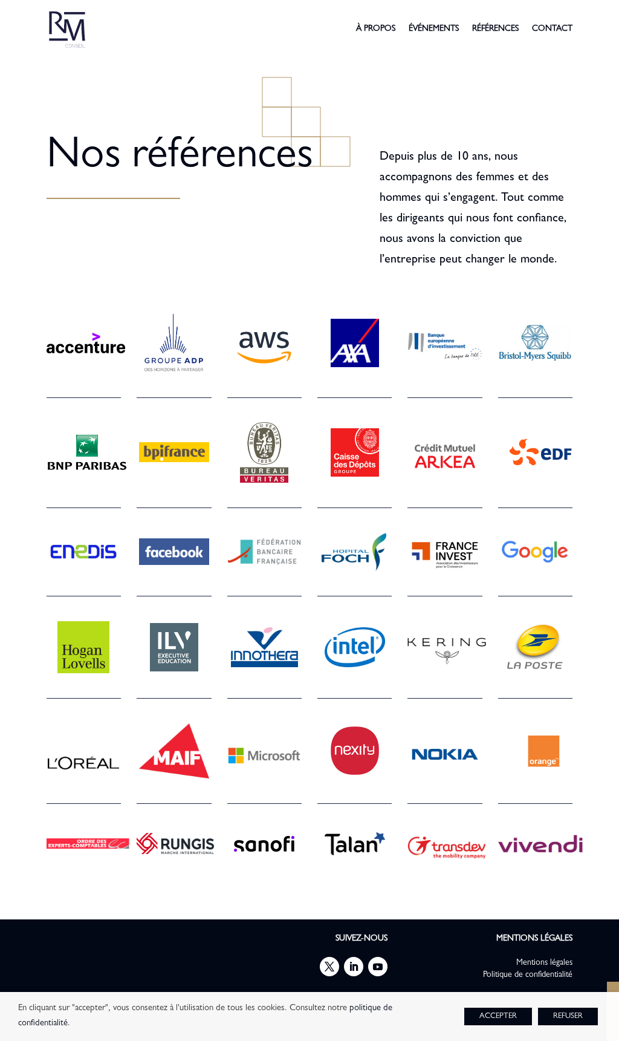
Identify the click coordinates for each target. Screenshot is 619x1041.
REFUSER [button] (568, 1016)
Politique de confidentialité (527, 975)
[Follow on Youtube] (377, 966)
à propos (375, 29)
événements (434, 29)
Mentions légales (544, 963)
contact (552, 29)
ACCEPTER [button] (498, 1016)
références (495, 29)
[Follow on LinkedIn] (353, 966)
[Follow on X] (329, 966)
